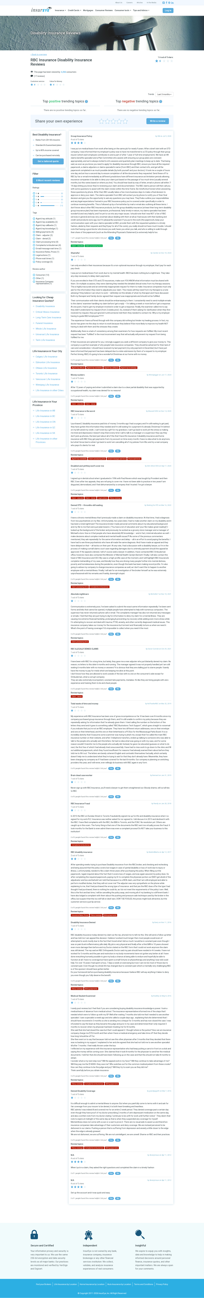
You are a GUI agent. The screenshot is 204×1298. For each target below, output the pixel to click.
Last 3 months (163, 94)
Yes (111, 238)
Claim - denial (43, 238)
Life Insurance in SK (45, 433)
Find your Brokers (43, 1284)
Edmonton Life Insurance (48, 362)
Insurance (59, 10)
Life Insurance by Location (65, 1284)
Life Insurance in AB (45, 410)
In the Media (151, 3)
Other (40, 278)
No (118, 238)
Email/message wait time (48, 248)
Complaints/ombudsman (48, 245)
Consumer (42, 275)
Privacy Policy (162, 1284)
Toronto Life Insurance (46, 373)
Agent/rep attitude (45, 219)
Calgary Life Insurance (46, 356)
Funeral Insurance (44, 323)
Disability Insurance (45, 306)
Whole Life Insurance (46, 328)
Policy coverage (44, 262)
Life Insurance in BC (45, 416)
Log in (168, 10)
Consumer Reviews (104, 10)
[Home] (42, 9)
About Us (118, 3)
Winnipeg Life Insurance (47, 384)
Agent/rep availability (47, 222)
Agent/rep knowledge (47, 228)
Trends (151, 94)
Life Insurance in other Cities (50, 390)
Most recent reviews (48, 180)
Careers (129, 3)
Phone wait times (45, 258)
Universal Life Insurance (47, 334)
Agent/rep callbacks (46, 225)
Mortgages (88, 10)
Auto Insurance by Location (119, 1284)
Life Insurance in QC (45, 427)
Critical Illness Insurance (48, 312)
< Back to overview (39, 54)
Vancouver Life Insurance (48, 379)
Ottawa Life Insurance (46, 368)
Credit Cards (73, 10)
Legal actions (43, 255)
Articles (140, 3)
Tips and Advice (140, 10)
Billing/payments (45, 232)
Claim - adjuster (44, 235)
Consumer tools (122, 10)
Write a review (157, 121)
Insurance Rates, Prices (47, 252)
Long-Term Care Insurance (48, 317)
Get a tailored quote (48, 161)
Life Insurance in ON (45, 422)
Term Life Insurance (45, 340)
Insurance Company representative (44, 282)
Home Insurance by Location (92, 1284)
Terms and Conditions (143, 1284)
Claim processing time (47, 242)
